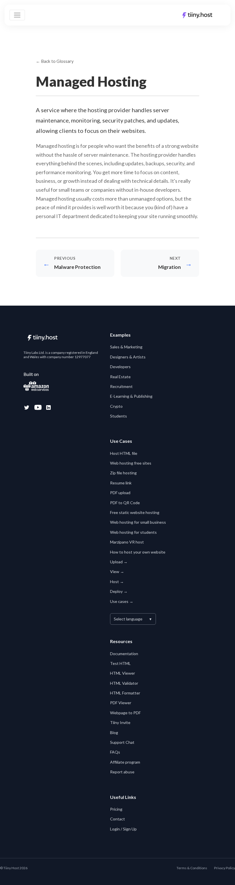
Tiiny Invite (120, 722)
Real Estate (120, 376)
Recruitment (121, 386)
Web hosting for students (133, 532)
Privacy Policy (224, 868)
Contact (117, 818)
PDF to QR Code (125, 502)
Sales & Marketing (126, 346)
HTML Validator (124, 683)
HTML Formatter (125, 692)
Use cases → (121, 601)
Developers (120, 366)
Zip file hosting (123, 472)
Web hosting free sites (130, 463)
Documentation (124, 653)
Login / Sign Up (123, 828)
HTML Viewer (122, 673)
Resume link (121, 482)
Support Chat (122, 742)
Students (118, 416)
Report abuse (122, 771)
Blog (114, 732)
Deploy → (119, 591)
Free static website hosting (134, 512)
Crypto (116, 406)
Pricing (116, 809)
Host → (117, 581)
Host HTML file (123, 453)
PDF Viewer (120, 702)
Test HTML (120, 663)
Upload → (119, 561)
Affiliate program (125, 762)
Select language (133, 618)
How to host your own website (137, 552)
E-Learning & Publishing (131, 396)
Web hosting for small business (138, 522)
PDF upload (120, 492)
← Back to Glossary (55, 61)
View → (117, 571)
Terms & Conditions (192, 868)
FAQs (115, 752)
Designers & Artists (128, 356)
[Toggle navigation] (17, 15)
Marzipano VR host (127, 541)
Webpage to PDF (125, 712)
